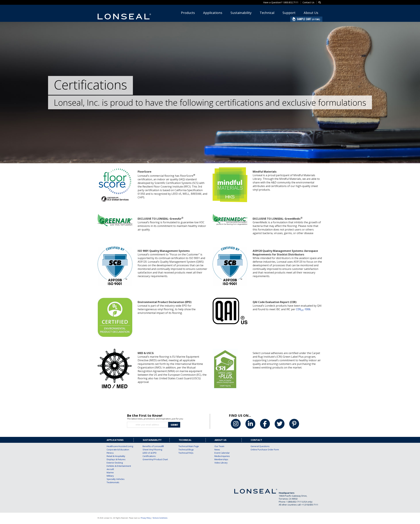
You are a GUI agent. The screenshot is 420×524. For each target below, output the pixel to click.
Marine (110, 472)
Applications (212, 12)
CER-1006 (303, 309)
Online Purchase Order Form (260, 449)
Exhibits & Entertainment (116, 465)
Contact (256, 439)
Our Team (219, 446)
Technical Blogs (186, 449)
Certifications (149, 456)
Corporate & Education (116, 449)
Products (188, 12)
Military (110, 475)
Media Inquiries (222, 456)
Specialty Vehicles (116, 479)
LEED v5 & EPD (150, 452)
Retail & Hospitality (116, 456)
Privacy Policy (146, 518)
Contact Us (308, 2)
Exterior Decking (115, 462)
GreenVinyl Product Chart (152, 459)
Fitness (110, 452)
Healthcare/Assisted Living (116, 446)
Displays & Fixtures (116, 459)
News (217, 449)
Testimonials (113, 482)
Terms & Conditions (160, 518)
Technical (267, 12)
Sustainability (241, 12)
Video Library (221, 462)
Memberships (221, 459)
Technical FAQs (185, 452)
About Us (311, 12)
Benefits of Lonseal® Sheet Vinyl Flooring (152, 448)
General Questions (260, 446)
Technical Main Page (187, 446)
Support (289, 12)
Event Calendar (222, 452)
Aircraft (110, 469)
